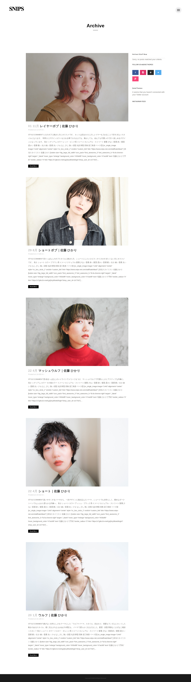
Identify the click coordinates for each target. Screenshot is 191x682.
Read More (33, 166)
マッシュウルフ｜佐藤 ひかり (59, 370)
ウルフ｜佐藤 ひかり (53, 615)
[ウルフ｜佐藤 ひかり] (77, 576)
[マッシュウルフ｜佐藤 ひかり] (77, 332)
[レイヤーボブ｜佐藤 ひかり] (77, 87)
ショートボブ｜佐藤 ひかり (57, 250)
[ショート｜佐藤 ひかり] (77, 452)
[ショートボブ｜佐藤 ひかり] (77, 211)
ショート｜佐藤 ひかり (54, 491)
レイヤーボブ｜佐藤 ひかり (59, 126)
